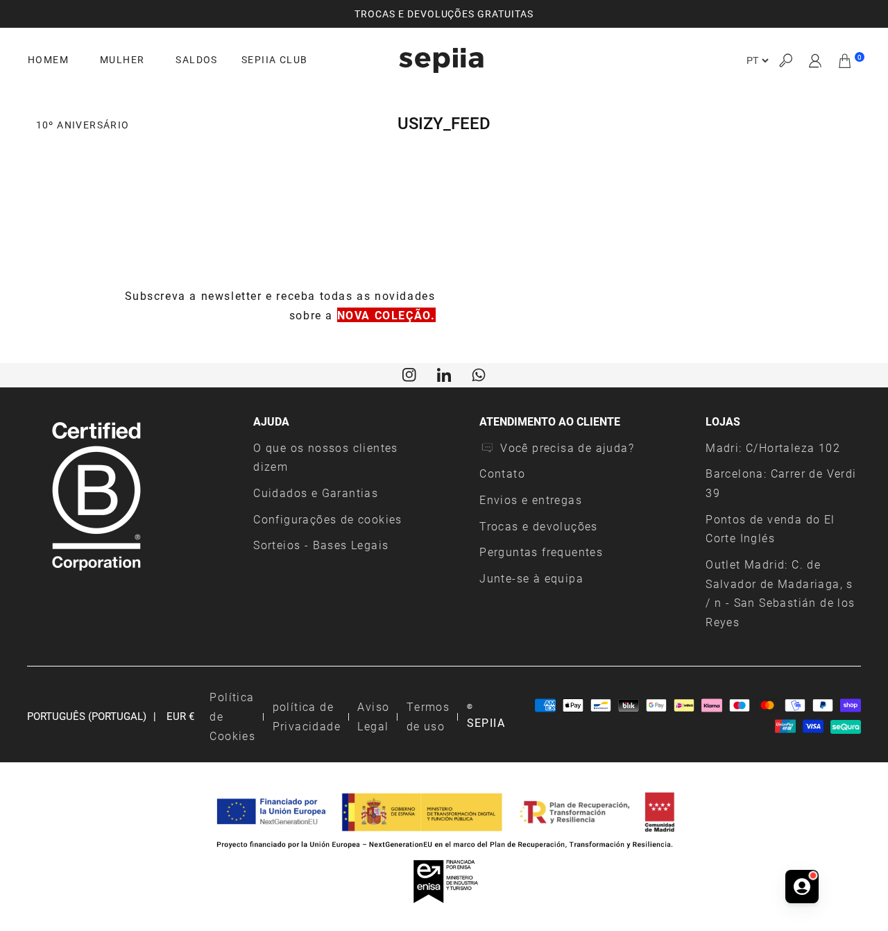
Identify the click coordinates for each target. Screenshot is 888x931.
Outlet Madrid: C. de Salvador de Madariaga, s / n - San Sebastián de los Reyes (780, 593)
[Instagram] (409, 373)
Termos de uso (428, 716)
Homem (48, 59)
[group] (444, 14)
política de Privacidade (307, 716)
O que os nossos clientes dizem (325, 457)
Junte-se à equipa (531, 578)
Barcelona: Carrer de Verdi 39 (781, 483)
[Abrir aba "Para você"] (802, 886)
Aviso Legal (373, 716)
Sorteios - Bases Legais (320, 544)
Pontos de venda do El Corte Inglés (770, 529)
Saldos (196, 59)
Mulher (122, 59)
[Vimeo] (444, 373)
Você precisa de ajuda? (567, 447)
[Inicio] (441, 60)
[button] (785, 60)
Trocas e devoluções (538, 526)
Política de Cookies (232, 715)
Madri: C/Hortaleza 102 (773, 447)
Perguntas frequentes (541, 551)
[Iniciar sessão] (815, 60)
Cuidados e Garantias (315, 492)
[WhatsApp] (479, 373)
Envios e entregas (530, 499)
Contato (502, 473)
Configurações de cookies (327, 519)
